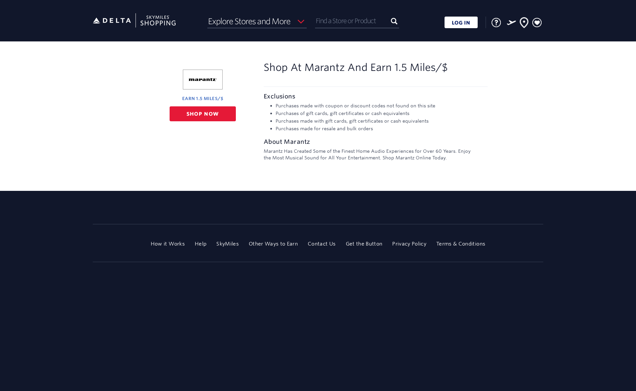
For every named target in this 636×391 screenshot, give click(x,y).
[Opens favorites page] (537, 23)
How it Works (168, 244)
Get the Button (364, 244)
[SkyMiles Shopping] (134, 20)
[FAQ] (496, 22)
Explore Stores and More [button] (249, 21)
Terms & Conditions (460, 244)
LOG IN (461, 23)
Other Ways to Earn (273, 244)
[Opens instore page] (524, 23)
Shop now (202, 114)
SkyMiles (227, 244)
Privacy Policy (409, 244)
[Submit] (394, 20)
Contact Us (322, 244)
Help (200, 244)
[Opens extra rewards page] (511, 22)
